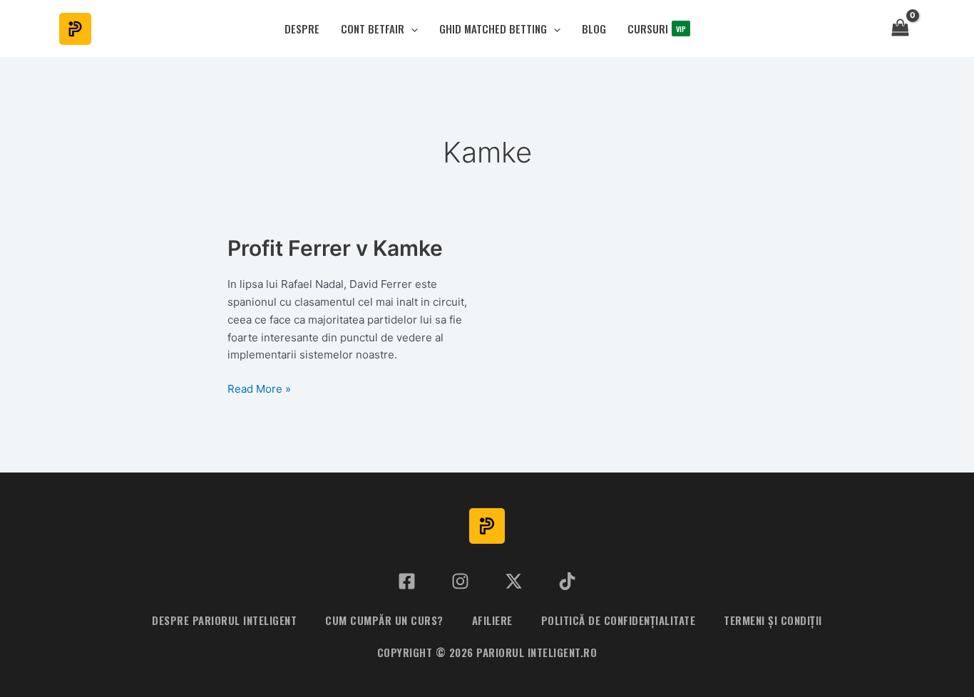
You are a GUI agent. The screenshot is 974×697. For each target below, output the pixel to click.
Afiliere (492, 620)
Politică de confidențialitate (618, 620)
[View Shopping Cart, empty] (900, 28)
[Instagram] (460, 581)
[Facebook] (407, 581)
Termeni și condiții (773, 620)
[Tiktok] (567, 581)
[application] (411, 29)
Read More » (259, 389)
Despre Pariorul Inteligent (224, 620)
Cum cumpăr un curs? (384, 620)
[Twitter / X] (514, 581)
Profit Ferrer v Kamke (335, 248)
